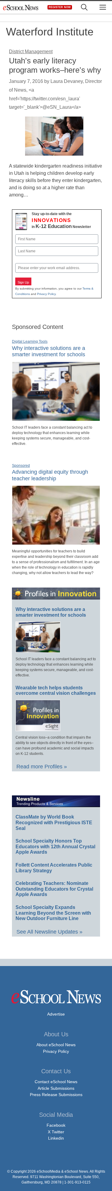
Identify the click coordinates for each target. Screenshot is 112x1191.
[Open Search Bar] (84, 7)
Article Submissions (56, 1088)
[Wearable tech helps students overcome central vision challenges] (38, 728)
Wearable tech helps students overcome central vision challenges (56, 690)
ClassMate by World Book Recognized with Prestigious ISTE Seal (54, 822)
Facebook (56, 1125)
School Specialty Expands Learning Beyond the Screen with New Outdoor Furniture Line (53, 913)
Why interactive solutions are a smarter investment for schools (48, 351)
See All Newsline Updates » (49, 932)
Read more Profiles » (41, 767)
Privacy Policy (46, 294)
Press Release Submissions (56, 1094)
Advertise (56, 1014)
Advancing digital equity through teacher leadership (50, 475)
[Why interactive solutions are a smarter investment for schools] (56, 418)
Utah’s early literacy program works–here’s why (55, 65)
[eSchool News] (21, 7)
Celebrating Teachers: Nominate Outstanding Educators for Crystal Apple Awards (54, 889)
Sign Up (23, 282)
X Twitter (56, 1131)
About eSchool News (56, 1044)
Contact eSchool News (56, 1081)
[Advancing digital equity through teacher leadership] (56, 542)
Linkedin (56, 1138)
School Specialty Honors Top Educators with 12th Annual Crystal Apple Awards (55, 846)
